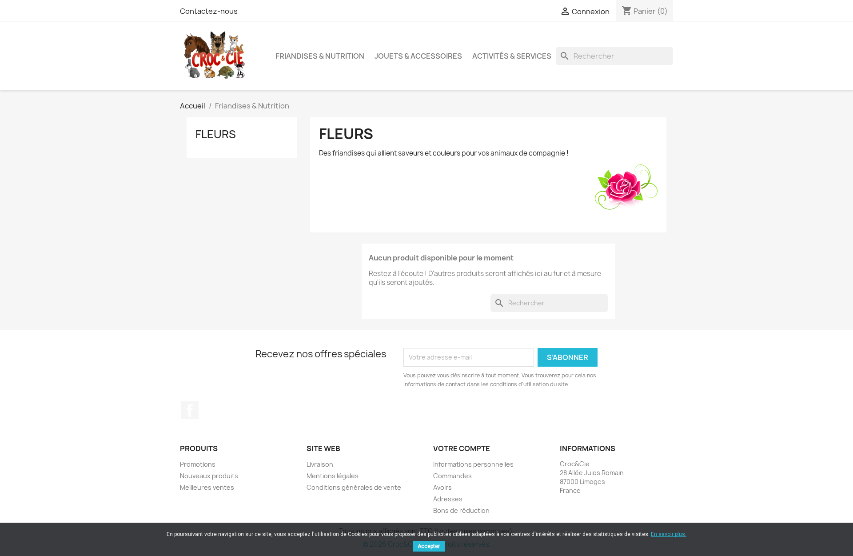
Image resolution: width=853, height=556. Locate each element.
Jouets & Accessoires (418, 56)
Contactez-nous (209, 11)
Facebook (190, 410)
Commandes (452, 476)
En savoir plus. (668, 534)
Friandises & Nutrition (319, 56)
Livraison (320, 464)
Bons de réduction (461, 510)
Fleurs (215, 134)
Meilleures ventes (207, 487)
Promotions (197, 464)
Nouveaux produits (209, 476)
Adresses (447, 499)
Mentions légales (333, 476)
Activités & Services (511, 56)
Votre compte (461, 448)
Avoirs (442, 487)
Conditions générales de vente (354, 487)
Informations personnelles (473, 464)
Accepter (429, 546)
